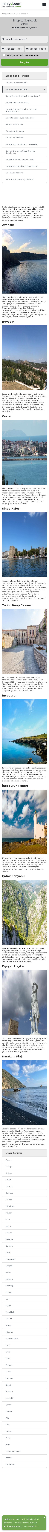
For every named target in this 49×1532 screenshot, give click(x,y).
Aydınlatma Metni (12, 1526)
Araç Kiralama (7, 14)
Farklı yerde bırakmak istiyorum (23, 55)
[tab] (24, 1153)
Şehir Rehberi (21, 14)
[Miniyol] (11, 4)
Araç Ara (24, 62)
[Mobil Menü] (44, 5)
